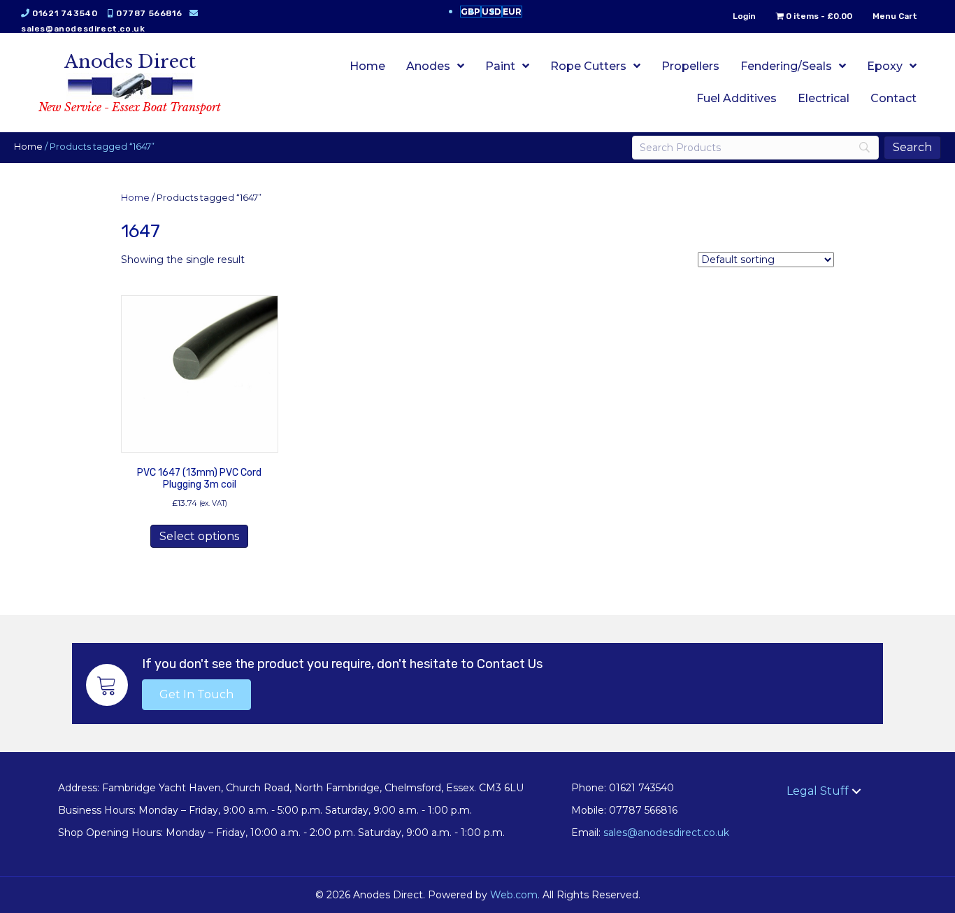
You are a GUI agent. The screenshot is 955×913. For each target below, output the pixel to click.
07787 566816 (149, 13)
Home (28, 146)
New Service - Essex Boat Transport (129, 107)
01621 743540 (64, 13)
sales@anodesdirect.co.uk (83, 29)
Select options (199, 536)
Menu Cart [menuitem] (895, 16)
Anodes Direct (130, 61)
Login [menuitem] (744, 16)
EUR (512, 11)
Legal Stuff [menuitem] (818, 791)
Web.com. (515, 895)
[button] (196, 694)
